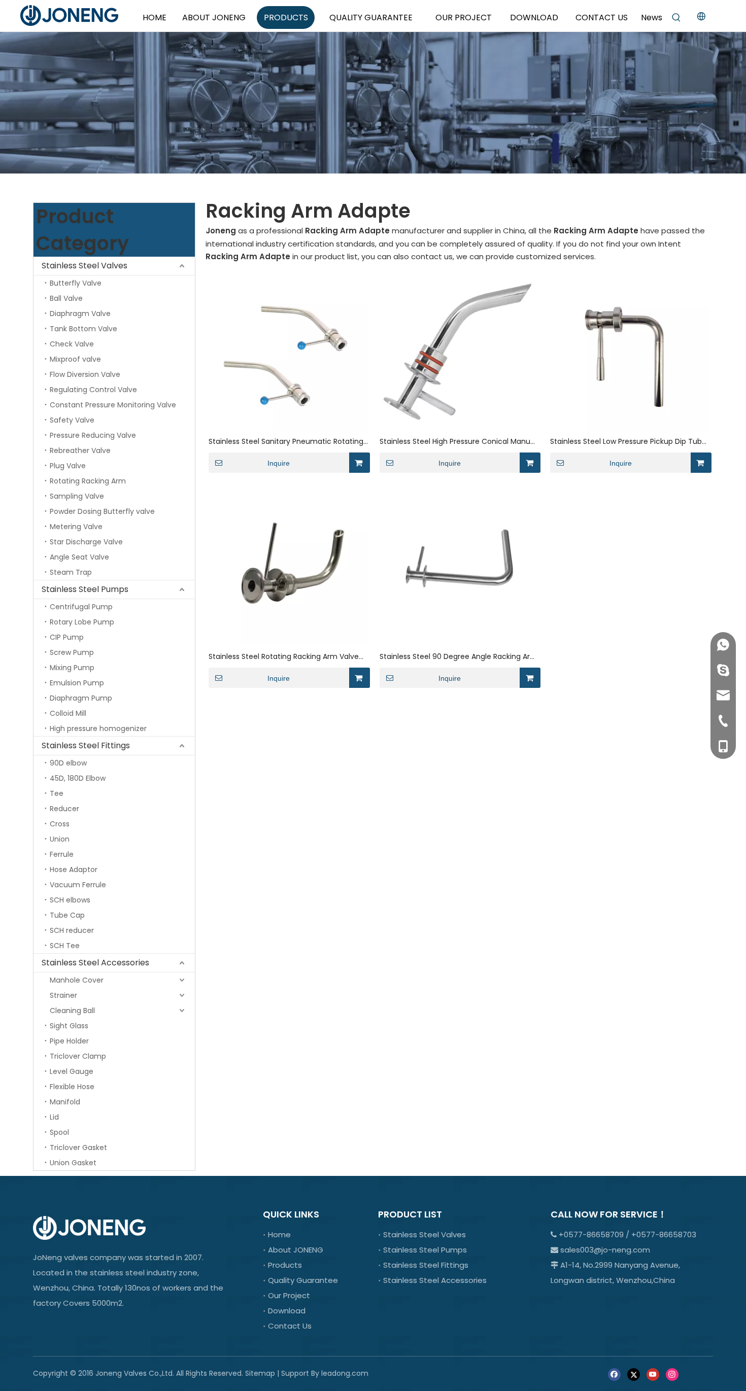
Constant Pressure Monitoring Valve (113, 405)
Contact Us (290, 1325)
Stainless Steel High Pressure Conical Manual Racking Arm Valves (458, 441)
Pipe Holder (69, 1041)
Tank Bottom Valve (83, 329)
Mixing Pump (72, 668)
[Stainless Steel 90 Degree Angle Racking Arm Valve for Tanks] (459, 565)
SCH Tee (65, 946)
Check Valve (72, 344)
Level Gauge (71, 1071)
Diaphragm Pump (81, 698)
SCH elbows (70, 900)
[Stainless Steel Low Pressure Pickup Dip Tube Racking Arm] (630, 350)
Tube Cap (67, 915)
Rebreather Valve (80, 450)
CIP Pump (67, 637)
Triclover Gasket (78, 1147)
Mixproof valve (75, 359)
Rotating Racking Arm (88, 481)
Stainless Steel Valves (84, 265)
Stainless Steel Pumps (85, 589)
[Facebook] (614, 1374)
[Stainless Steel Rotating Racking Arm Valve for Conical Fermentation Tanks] (288, 565)
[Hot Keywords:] (676, 18)
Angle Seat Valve (79, 557)
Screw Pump (72, 652)
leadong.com (344, 1373)
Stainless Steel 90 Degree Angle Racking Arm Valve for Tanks (458, 656)
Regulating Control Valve (93, 390)
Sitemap (260, 1373)
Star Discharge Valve (86, 542)
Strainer (63, 995)
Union (60, 839)
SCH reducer (72, 930)
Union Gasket (73, 1163)
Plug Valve (68, 466)
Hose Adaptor (73, 869)
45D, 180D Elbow (78, 778)
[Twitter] (633, 1374)
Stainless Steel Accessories (95, 962)
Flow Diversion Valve (85, 374)
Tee (56, 793)
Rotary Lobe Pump (82, 622)
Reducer (64, 809)
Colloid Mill (68, 713)
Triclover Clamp (78, 1056)
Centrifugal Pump (81, 607)
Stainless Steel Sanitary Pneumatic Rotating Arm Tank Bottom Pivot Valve (286, 441)
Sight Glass (69, 1026)
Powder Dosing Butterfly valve (102, 511)
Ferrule (62, 854)
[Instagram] (672, 1374)
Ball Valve (66, 298)
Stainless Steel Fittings (86, 745)
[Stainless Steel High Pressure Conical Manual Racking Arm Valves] (459, 350)
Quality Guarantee (303, 1280)
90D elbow (68, 763)
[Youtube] (653, 1374)
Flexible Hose (72, 1087)
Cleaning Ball (72, 1010)
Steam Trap (71, 572)
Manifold (65, 1102)
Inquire (278, 463)
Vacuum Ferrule (78, 885)
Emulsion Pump (77, 683)
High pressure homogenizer (98, 728)
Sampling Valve (77, 496)
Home (279, 1234)
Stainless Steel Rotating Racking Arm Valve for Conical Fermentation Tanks (284, 656)
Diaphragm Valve (80, 313)
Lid (54, 1117)
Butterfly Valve (75, 283)
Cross (60, 824)
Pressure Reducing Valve (93, 435)
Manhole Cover (77, 980)
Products (285, 1265)
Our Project (289, 1295)
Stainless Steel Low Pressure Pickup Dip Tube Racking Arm (628, 441)
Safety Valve (72, 420)
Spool (59, 1132)
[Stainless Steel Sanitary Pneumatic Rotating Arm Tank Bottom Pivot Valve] (288, 350)
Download (287, 1310)
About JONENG (295, 1249)
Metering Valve (76, 526)
